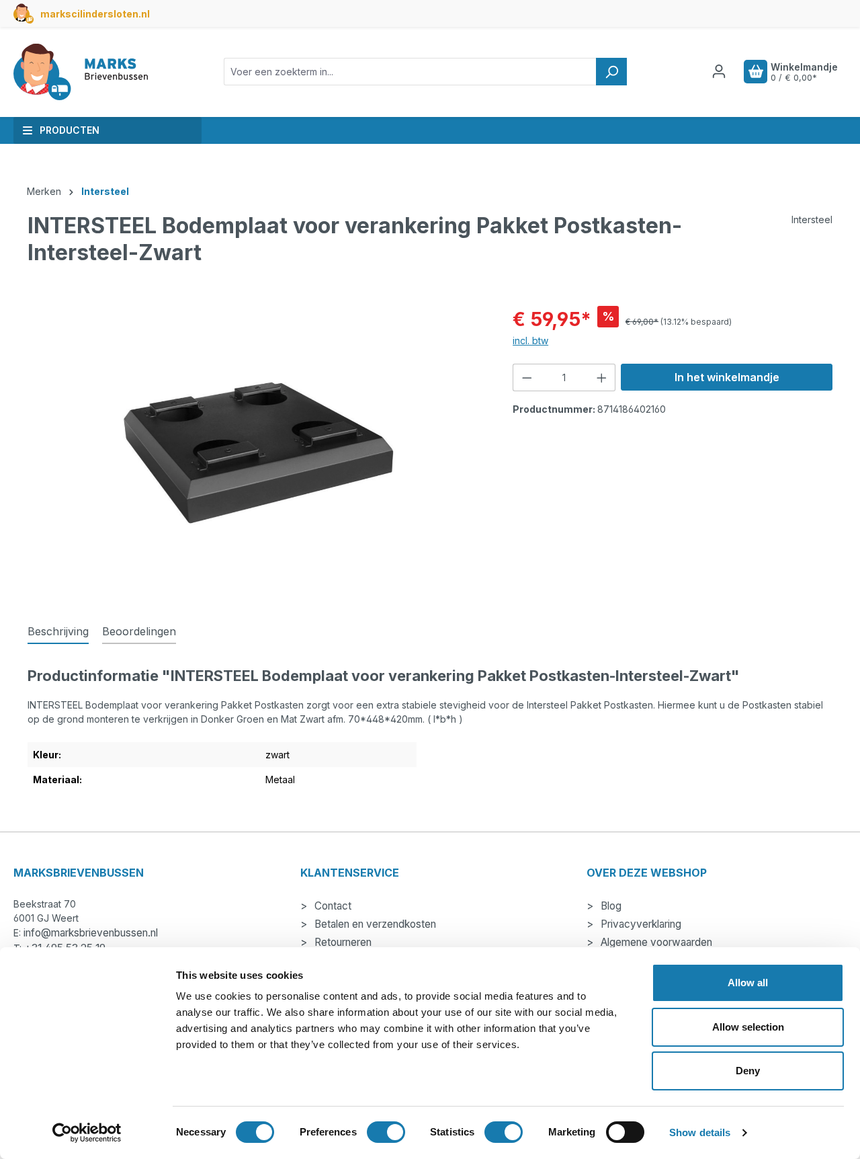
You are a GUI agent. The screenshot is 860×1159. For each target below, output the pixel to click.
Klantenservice (349, 872)
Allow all (748, 982)
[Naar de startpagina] (80, 72)
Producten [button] (69, 130)
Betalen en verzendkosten (374, 924)
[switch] (386, 1132)
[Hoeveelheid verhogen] (602, 377)
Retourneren (342, 942)
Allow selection (748, 1027)
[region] (256, 449)
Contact (331, 906)
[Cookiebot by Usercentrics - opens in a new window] (87, 1133)
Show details (699, 1132)
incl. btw (530, 340)
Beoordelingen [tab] (139, 631)
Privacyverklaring (639, 924)
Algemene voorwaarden (655, 942)
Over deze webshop (647, 872)
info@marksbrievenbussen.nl (91, 932)
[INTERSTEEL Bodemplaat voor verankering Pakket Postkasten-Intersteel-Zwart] (257, 449)
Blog (609, 906)
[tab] (58, 632)
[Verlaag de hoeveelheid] (527, 377)
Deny (748, 1070)
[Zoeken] (611, 71)
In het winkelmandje (727, 377)
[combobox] (410, 71)
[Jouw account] (719, 71)
